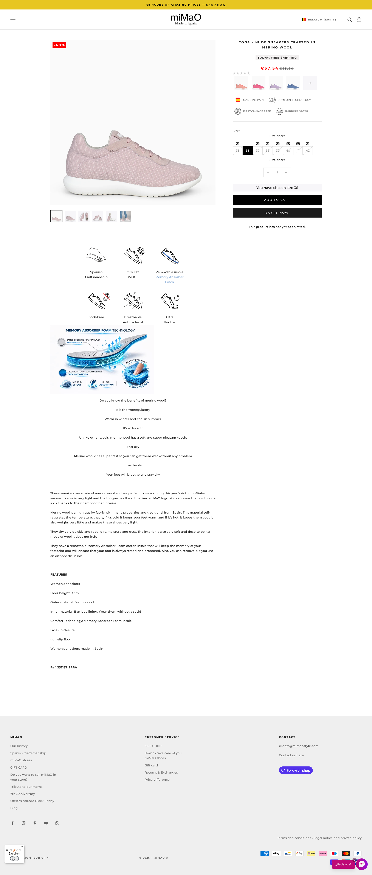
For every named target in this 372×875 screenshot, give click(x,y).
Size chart (277, 136)
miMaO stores (21, 760)
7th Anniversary (22, 794)
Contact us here (291, 755)
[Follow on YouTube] (46, 823)
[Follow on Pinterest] (35, 823)
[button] (350, 864)
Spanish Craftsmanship (28, 753)
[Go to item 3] (84, 216)
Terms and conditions (294, 838)
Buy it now (277, 212)
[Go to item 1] (56, 216)
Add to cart (277, 199)
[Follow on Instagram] (24, 823)
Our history (19, 746)
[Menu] (21, 847)
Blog (14, 808)
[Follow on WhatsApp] (57, 823)
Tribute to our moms (26, 787)
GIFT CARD (18, 767)
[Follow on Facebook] (12, 823)
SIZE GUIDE (153, 746)
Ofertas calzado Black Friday (32, 801)
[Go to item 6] (125, 216)
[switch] (14, 858)
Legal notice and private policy (338, 838)
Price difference (157, 780)
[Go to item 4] (98, 216)
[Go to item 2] (70, 216)
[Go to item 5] (111, 216)
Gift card (151, 765)
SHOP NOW (216, 4)
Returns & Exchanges (161, 772)
